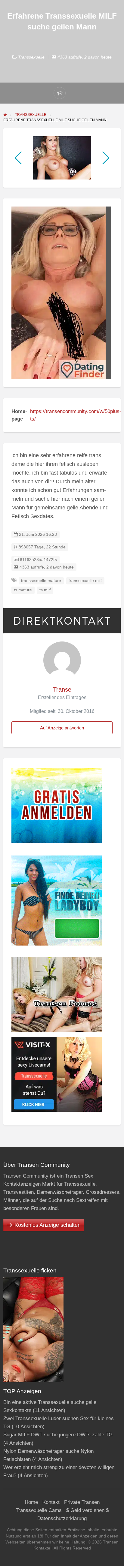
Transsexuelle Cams (39, 1510)
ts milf (45, 590)
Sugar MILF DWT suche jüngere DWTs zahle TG (58, 1435)
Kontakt (51, 1502)
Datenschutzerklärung (62, 1518)
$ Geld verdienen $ (87, 1510)
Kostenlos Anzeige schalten (47, 1225)
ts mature (23, 590)
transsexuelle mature (41, 580)
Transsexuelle (31, 57)
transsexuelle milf (85, 580)
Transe (62, 689)
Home (31, 1502)
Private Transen (82, 1502)
